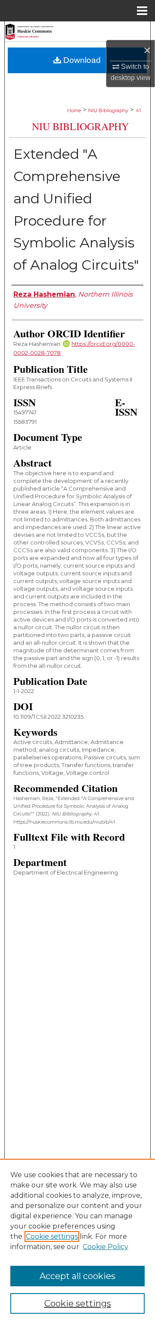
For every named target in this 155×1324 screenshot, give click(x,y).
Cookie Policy (105, 1247)
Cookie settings (52, 1236)
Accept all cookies (77, 1276)
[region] (77, 1241)
